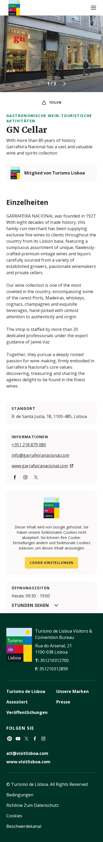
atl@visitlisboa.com (27, 753)
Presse (63, 702)
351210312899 (53, 669)
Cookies (14, 816)
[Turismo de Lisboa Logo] (14, 7)
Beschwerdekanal (23, 826)
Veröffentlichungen (27, 712)
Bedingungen (19, 795)
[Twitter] (36, 477)
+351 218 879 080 (29, 445)
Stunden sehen (30, 605)
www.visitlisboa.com (28, 762)
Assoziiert (17, 702)
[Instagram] (25, 477)
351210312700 (54, 660)
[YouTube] (18, 738)
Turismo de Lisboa (25, 691)
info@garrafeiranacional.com (40, 455)
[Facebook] (15, 477)
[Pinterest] (9, 738)
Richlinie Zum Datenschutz (32, 805)
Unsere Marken (72, 691)
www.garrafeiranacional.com (40, 466)
